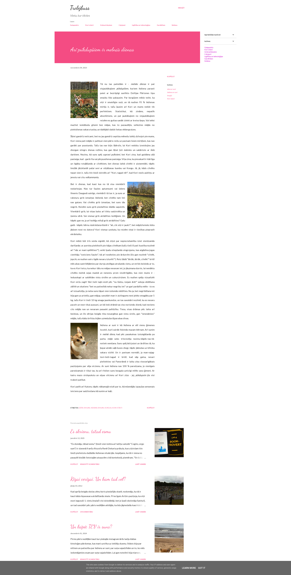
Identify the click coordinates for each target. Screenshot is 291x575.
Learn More (189, 568)
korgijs (169, 95)
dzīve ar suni (171, 89)
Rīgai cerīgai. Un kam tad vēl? (98, 479)
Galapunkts (74, 25)
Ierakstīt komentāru (89, 464)
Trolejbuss (80, 7)
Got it (201, 568)
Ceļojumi (122, 25)
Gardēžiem (161, 25)
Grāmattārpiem (106, 25)
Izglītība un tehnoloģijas (141, 25)
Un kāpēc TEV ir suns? (91, 527)
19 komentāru (86, 512)
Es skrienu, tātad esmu (90, 431)
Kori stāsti (89, 25)
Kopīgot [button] (171, 76)
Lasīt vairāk (140, 464)
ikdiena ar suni (172, 92)
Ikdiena (174, 25)
